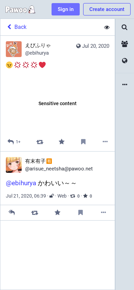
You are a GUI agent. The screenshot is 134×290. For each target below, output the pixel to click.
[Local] (124, 44)
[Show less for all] (107, 27)
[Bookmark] (83, 142)
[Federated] (124, 61)
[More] (105, 142)
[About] (124, 85)
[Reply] (12, 212)
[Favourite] (62, 142)
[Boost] (40, 142)
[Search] (124, 27)
